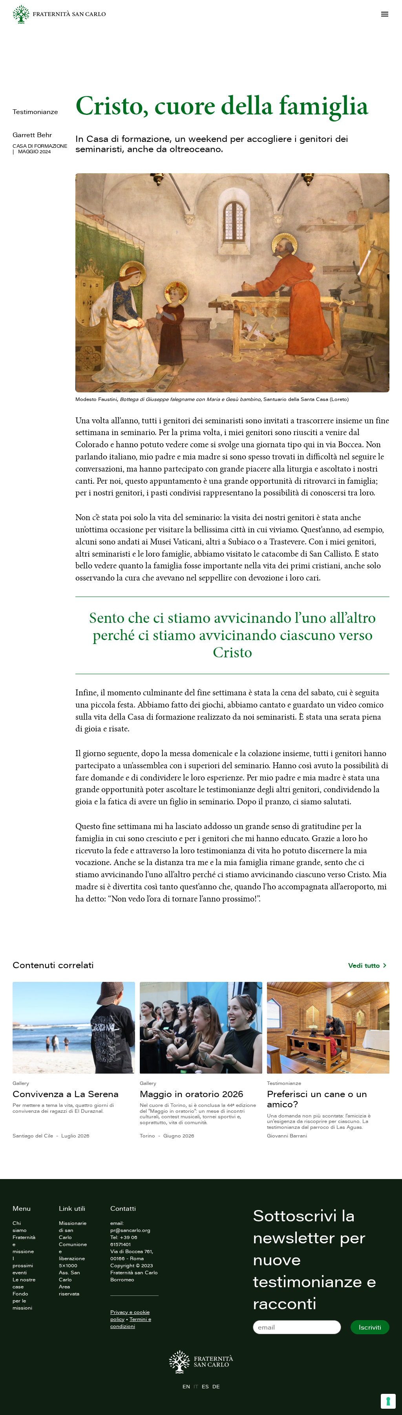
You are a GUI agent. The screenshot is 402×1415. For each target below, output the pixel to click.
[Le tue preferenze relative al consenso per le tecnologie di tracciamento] (388, 1401)
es (205, 1386)
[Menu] (384, 14)
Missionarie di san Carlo (72, 1230)
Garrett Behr (32, 135)
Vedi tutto (364, 965)
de (215, 1386)
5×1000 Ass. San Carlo (69, 1272)
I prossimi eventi (23, 1265)
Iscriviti (370, 1327)
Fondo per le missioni (22, 1300)
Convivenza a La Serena (66, 1093)
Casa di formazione (40, 146)
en (186, 1386)
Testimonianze (35, 111)
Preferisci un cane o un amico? (317, 1099)
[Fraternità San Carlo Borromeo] (59, 14)
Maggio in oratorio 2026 (191, 1093)
